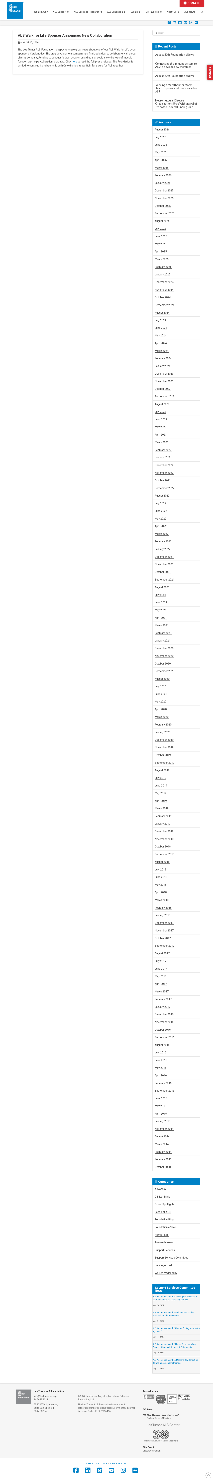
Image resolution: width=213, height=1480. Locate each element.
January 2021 (162, 640)
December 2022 (164, 465)
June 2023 (161, 419)
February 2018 (163, 907)
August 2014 (162, 1136)
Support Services (165, 1250)
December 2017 (164, 922)
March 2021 (162, 625)
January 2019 (162, 823)
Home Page (162, 1234)
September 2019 (164, 762)
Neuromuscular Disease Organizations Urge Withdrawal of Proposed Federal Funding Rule (176, 103)
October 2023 (163, 388)
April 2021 (161, 617)
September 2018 (164, 854)
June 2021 (161, 602)
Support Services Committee (171, 1257)
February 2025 (163, 266)
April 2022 (161, 526)
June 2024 (161, 327)
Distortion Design (152, 1450)
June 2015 (161, 1098)
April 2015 (161, 1113)
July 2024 (160, 320)
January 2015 (162, 1121)
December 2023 (164, 373)
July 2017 (160, 961)
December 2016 (164, 1014)
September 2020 (164, 671)
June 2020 (161, 694)
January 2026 (162, 182)
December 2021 (164, 556)
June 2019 (161, 785)
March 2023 (162, 442)
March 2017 (162, 991)
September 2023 (164, 396)
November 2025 (164, 198)
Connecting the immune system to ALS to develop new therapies (176, 65)
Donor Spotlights (164, 1204)
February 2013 (163, 1159)
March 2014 (162, 1144)
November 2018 (164, 839)
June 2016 (161, 1060)
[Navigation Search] (202, 10)
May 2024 (160, 335)
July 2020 (160, 686)
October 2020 (163, 663)
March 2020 (162, 717)
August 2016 (162, 1045)
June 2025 (161, 236)
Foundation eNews (166, 1227)
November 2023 (164, 381)
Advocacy (160, 1189)
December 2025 (164, 190)
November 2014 (164, 1128)
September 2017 (164, 945)
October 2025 (163, 205)
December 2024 (164, 282)
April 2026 (161, 160)
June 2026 (161, 144)
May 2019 (160, 793)
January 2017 (162, 1006)
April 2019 (161, 800)
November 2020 (164, 656)
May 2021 (160, 610)
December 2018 (164, 831)
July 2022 (160, 503)
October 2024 (163, 297)
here (74, 61)
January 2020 (162, 732)
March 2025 (162, 259)
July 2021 (160, 595)
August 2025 (162, 221)
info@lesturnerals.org (45, 1396)
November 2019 (164, 747)
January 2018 (162, 915)
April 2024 (161, 343)
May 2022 (160, 518)
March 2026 (162, 167)
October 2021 (163, 572)
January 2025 (162, 274)
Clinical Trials (162, 1196)
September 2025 (164, 213)
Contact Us (118, 1464)
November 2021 (164, 564)
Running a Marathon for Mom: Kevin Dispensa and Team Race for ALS (176, 88)
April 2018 (161, 892)
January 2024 (162, 366)
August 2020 (162, 678)
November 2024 (164, 289)
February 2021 (163, 633)
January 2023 (162, 457)
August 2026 (162, 129)
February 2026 (163, 175)
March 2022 (162, 533)
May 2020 (160, 701)
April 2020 (161, 709)
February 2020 (163, 724)
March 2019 (162, 808)
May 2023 (160, 427)
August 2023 (162, 404)
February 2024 (163, 358)
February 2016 (163, 1083)
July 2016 (160, 1052)
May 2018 (160, 884)
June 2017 (161, 968)
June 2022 (161, 511)
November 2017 (164, 930)
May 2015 (160, 1106)
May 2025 (160, 244)
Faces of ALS (163, 1212)
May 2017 (160, 976)
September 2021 (164, 579)
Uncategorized (163, 1265)
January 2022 (162, 549)
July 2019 (160, 777)
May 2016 (160, 1067)
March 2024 (162, 350)
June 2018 (161, 877)
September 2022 (164, 488)
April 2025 (161, 251)
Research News (164, 1242)
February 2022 (163, 541)
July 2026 (160, 137)
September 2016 (164, 1037)
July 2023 (160, 411)
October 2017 (163, 938)
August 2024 (162, 312)
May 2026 (160, 152)
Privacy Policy (96, 1464)
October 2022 (163, 480)
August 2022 (162, 495)
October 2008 (163, 1167)
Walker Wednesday (166, 1273)
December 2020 (164, 648)
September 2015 (164, 1090)
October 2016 (163, 1029)
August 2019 (162, 770)
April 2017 (161, 983)
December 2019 (164, 739)
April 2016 (161, 1075)
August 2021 (162, 587)
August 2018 (162, 861)
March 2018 (162, 900)
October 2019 (163, 755)
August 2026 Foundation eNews (174, 54)
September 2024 (164, 305)
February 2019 (163, 816)
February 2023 (163, 450)
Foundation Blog (164, 1219)
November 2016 (164, 1022)
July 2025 (160, 228)
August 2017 (162, 953)
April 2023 (161, 434)
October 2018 (163, 846)
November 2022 (164, 472)
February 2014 (163, 1151)
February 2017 (163, 999)
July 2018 (160, 869)
